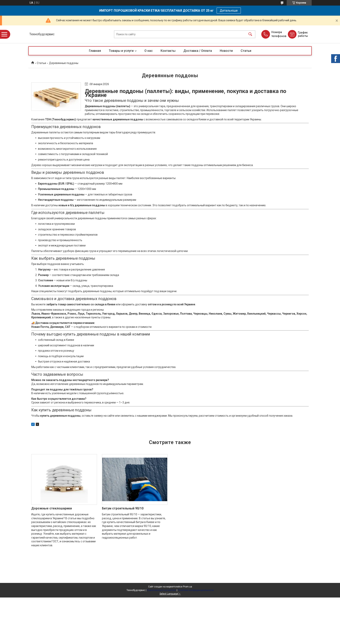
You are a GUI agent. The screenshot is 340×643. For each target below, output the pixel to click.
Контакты (168, 51)
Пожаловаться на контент (161, 590)
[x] (37, 424)
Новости (226, 51)
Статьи (246, 51)
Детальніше (229, 10)
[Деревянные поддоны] (56, 96)
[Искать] (250, 34)
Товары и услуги (121, 51)
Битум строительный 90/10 (122, 508)
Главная (95, 51)
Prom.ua (187, 586)
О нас (148, 51)
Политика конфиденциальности (196, 590)
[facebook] (33, 424)
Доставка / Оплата (197, 51)
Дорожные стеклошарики (51, 508)
